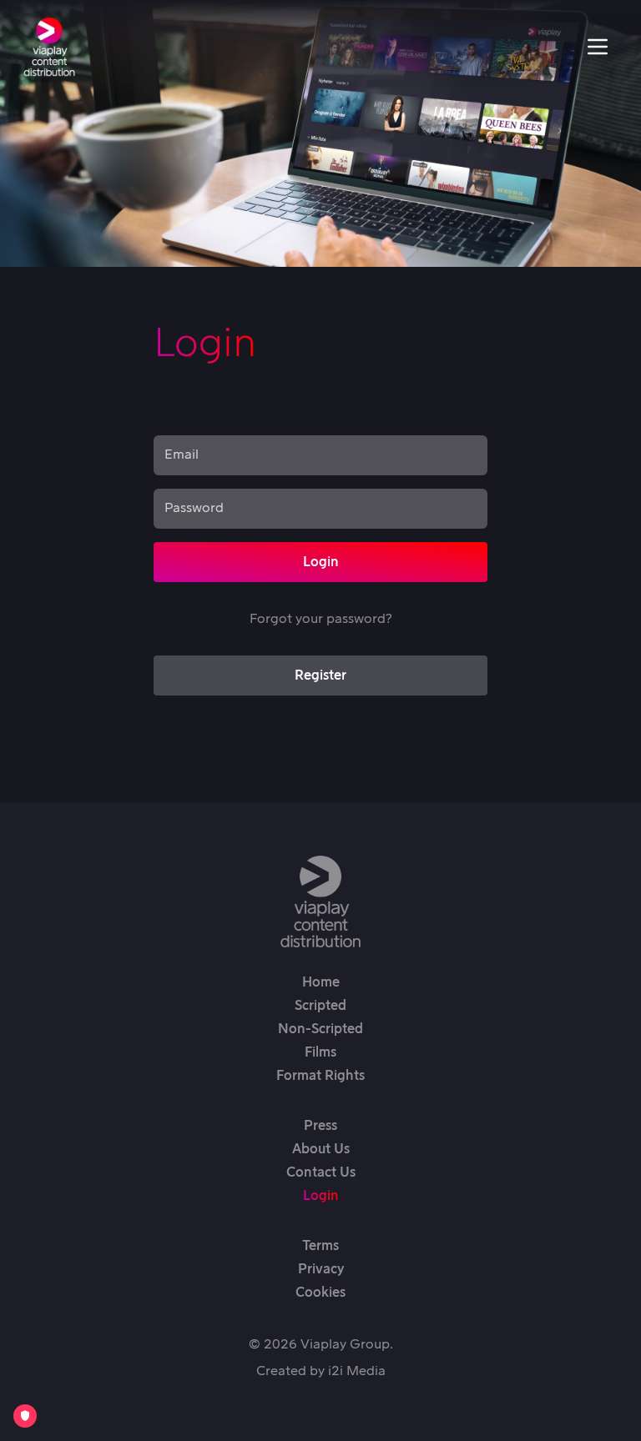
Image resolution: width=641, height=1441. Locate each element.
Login (321, 562)
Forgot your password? (320, 618)
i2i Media (357, 1371)
